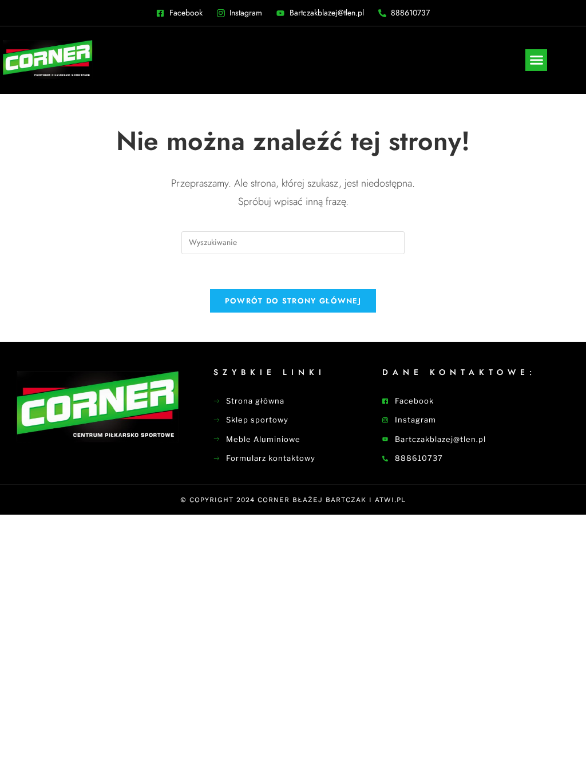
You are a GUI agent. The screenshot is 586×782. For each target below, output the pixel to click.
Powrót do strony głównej (293, 300)
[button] (536, 60)
